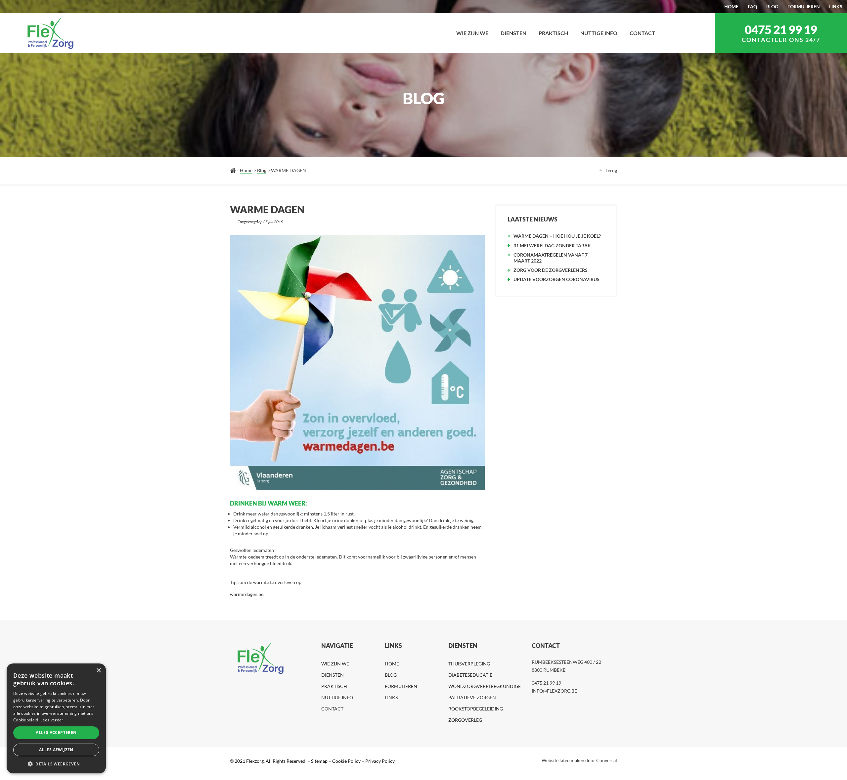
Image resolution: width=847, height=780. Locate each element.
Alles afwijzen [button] (56, 750)
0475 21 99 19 (781, 29)
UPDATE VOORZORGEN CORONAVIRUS (556, 279)
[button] (56, 763)
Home (246, 170)
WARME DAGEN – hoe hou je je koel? (557, 236)
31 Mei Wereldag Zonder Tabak (552, 245)
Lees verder (51, 720)
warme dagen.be (246, 594)
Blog (261, 170)
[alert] (56, 718)
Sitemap (319, 761)
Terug (611, 170)
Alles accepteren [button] (56, 732)
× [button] (98, 670)
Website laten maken (563, 760)
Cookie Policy (346, 761)
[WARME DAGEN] (357, 362)
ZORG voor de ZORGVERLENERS (550, 270)
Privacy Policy (380, 761)
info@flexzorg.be (554, 691)
